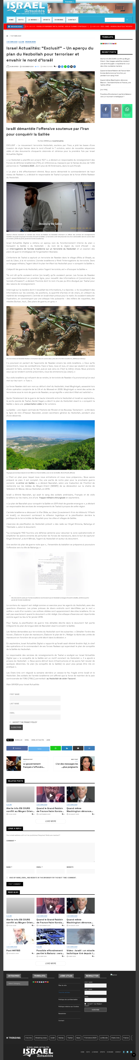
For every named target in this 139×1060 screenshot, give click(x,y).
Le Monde (104, 1038)
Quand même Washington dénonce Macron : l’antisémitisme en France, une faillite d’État (79, 810)
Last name (14, 704)
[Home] (7, 36)
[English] (105, 43)
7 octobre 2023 (27, 166)
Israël (53, 1038)
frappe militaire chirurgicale (52, 497)
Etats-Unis (116, 1038)
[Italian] (111, 43)
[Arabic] (101, 43)
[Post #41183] (20, 936)
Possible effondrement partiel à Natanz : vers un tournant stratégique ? (57, 26)
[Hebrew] (109, 43)
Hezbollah (18, 740)
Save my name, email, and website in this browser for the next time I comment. (42, 878)
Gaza (78, 1038)
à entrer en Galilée (25, 483)
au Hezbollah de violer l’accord (61, 678)
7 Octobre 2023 (15, 36)
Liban (48, 740)
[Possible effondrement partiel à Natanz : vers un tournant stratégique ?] (51, 936)
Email (12, 713)
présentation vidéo (33, 404)
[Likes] (123, 1052)
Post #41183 (13, 950)
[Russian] (113, 43)
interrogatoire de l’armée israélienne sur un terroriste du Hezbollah (43, 249)
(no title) (103, 90)
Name (9, 867)
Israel (27, 740)
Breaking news (30, 42)
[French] (107, 43)
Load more (50, 821)
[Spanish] (115, 43)
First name (15, 694)
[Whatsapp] (131, 1052)
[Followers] (127, 1052)
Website (70, 867)
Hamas (61, 1038)
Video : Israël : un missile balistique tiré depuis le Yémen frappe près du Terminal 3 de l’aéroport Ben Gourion (81, 952)
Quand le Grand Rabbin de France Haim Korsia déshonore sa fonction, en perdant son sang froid (50, 810)
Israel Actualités (57, 141)
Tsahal (70, 1038)
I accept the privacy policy (24, 722)
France (126, 1038)
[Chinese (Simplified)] (103, 43)
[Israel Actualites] (25, 8)
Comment (11, 841)
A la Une (21, 42)
